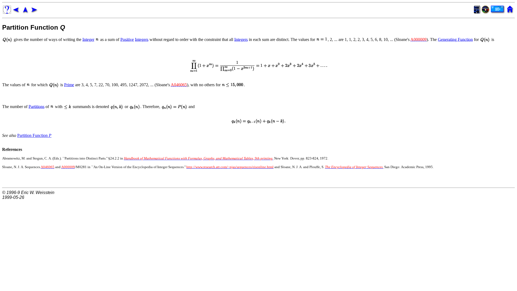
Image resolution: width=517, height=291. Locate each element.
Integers (141, 39)
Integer (88, 39)
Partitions (36, 106)
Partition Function (34, 135)
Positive (127, 39)
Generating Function (455, 39)
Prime (69, 84)
